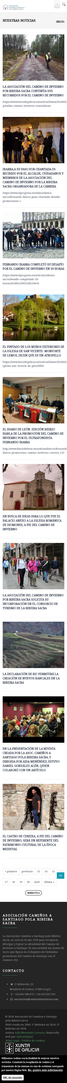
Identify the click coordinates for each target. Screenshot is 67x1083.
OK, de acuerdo (12, 1077)
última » (49, 882)
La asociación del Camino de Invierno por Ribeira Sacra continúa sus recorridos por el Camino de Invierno (33, 91)
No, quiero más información (45, 1070)
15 (53, 871)
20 (28, 882)
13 (38, 871)
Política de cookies (33, 1040)
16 (60, 875)
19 (20, 882)
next (37, 882)
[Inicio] (14, 7)
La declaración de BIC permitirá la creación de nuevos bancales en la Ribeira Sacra (31, 678)
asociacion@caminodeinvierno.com (36, 999)
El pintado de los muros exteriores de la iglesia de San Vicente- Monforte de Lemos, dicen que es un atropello (33, 351)
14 (45, 871)
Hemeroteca (33, 893)
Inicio (60, 21)
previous (27, 871)
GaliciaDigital (24, 1036)
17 (6, 882)
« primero (11, 871)
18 (13, 882)
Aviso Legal (12, 1040)
